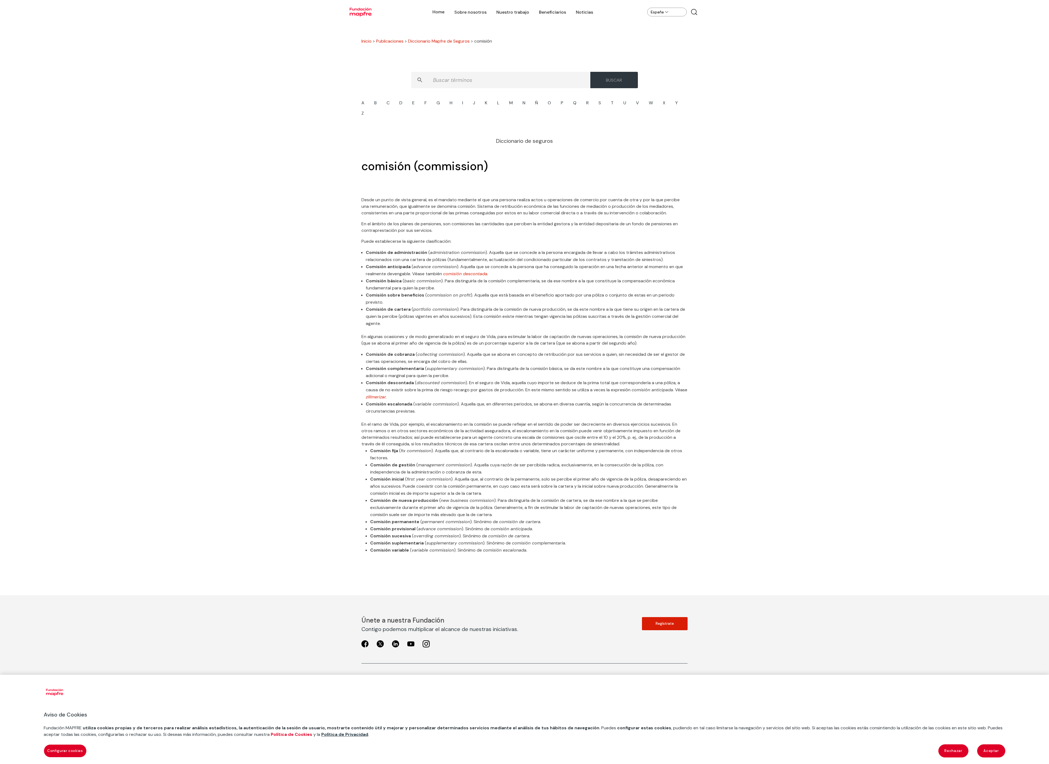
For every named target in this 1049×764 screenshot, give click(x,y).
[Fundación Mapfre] (361, 12)
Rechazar (953, 750)
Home (438, 12)
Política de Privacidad (344, 734)
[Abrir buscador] (694, 12)
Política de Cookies (291, 734)
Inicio (366, 41)
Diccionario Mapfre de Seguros (439, 41)
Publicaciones (389, 41)
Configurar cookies (65, 750)
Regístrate (665, 623)
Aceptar (991, 750)
